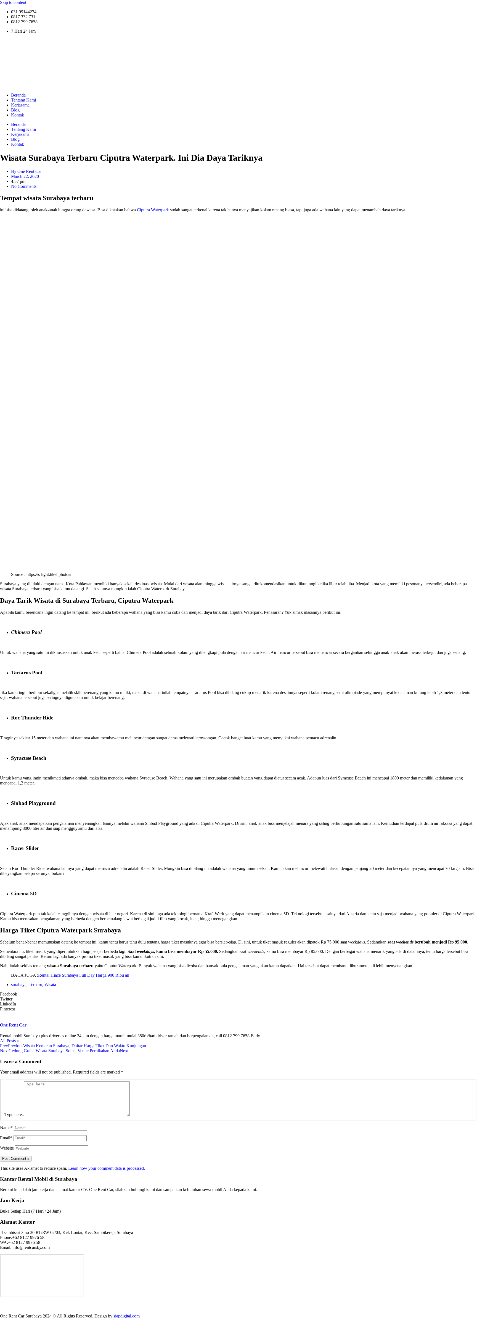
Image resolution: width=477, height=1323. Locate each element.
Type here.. (14, 1114)
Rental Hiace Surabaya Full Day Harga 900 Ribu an (83, 975)
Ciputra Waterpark (153, 209)
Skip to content (13, 2)
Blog (15, 110)
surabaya (18, 984)
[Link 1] (69, 85)
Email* (6, 1137)
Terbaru (35, 984)
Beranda (18, 95)
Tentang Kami (23, 100)
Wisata (50, 984)
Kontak (17, 115)
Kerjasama (20, 105)
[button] (238, 994)
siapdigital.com (126, 1316)
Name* (6, 1127)
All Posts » (9, 1040)
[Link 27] (238, 1306)
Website (7, 1148)
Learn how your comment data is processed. (106, 1168)
